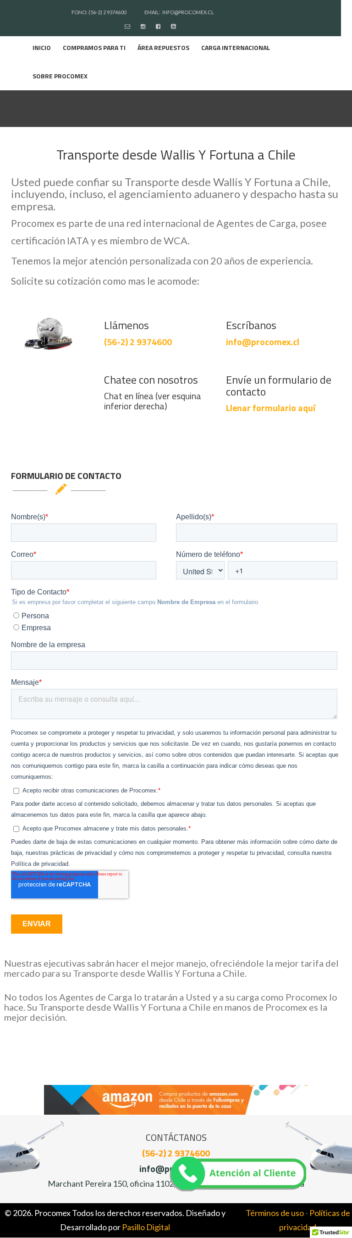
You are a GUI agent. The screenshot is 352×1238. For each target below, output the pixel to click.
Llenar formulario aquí (270, 408)
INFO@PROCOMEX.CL (188, 12)
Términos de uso (275, 1213)
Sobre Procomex (60, 76)
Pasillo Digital (146, 1227)
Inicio (42, 47)
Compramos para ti (94, 47)
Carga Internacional (235, 47)
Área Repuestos (163, 47)
